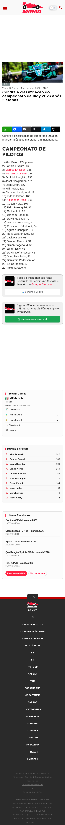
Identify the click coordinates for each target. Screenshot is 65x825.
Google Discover (41, 284)
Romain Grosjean (16, 173)
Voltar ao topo (32, 597)
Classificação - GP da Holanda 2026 (24, 531)
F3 (32, 660)
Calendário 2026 (32, 624)
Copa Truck (32, 695)
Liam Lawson (16, 493)
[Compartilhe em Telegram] (46, 129)
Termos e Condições (32, 792)
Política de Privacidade (32, 785)
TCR (32, 681)
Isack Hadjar (16, 488)
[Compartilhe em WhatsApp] (7, 129)
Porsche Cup (32, 688)
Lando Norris (16, 469)
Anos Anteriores (32, 639)
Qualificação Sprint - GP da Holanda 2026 (27, 552)
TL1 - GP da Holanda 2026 (19, 563)
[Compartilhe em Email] (26, 129)
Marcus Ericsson (15, 169)
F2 (32, 653)
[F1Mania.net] (32, 8)
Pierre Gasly (16, 497)
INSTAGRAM (32, 745)
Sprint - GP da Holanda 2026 (20, 541)
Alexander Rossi (16, 199)
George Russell (18, 459)
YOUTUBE (32, 731)
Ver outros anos (37, 573)
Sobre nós (32, 716)
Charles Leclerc (18, 473)
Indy (6, 84)
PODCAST (32, 759)
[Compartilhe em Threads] (55, 129)
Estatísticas (32, 646)
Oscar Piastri (16, 483)
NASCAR (32, 674)
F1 (32, 617)
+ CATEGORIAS (32, 709)
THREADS (32, 752)
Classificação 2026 (32, 632)
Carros (32, 702)
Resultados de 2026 (16, 573)
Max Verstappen (18, 478)
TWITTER (32, 738)
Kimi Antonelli (17, 454)
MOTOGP (33, 667)
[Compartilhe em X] (36, 129)
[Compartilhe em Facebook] (17, 129)
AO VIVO (32, 610)
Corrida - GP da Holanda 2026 (21, 520)
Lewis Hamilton (18, 464)
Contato (32, 724)
